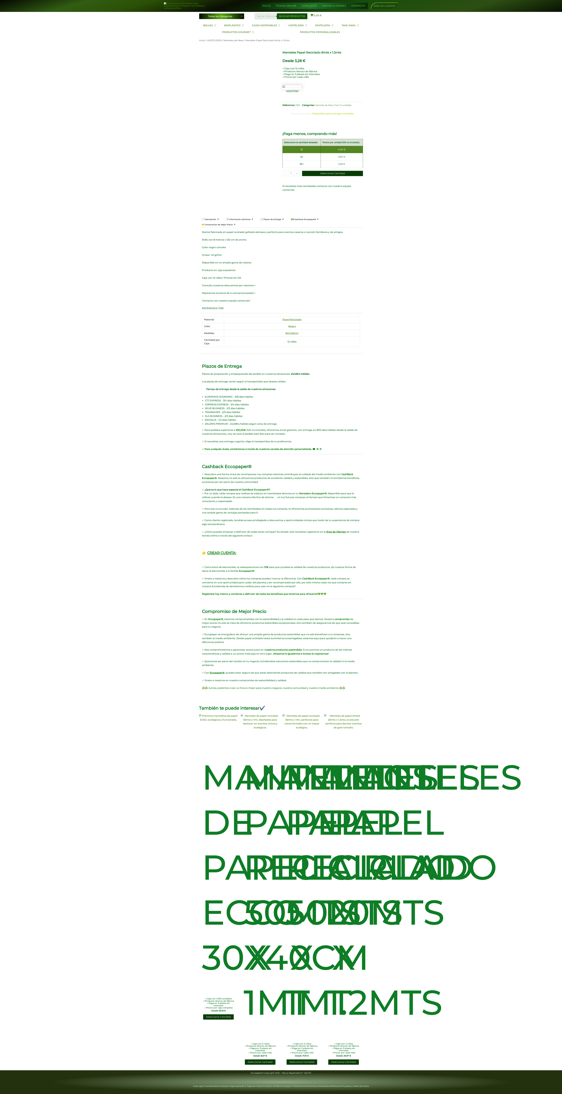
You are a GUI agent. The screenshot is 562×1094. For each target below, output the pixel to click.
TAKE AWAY (349, 25)
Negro (292, 326)
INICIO (266, 5)
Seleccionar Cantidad (332, 173)
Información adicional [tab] (239, 219)
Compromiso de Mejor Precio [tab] (218, 224)
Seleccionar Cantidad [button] (218, 1016)
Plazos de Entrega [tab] (272, 219)
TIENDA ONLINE (286, 5)
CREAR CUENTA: (221, 553)
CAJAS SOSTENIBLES (264, 25)
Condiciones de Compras (216, 1086)
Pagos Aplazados (237, 1086)
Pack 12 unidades (343, 105)
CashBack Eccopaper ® (283, 1086)
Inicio (202, 40)
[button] (384, 5)
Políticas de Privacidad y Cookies (345, 1086)
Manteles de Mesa (233, 40)
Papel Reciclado (291, 319)
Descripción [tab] (210, 219)
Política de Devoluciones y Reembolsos (312, 1086)
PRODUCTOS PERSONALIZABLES (320, 32)
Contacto (365, 1086)
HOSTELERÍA (296, 25)
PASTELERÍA (322, 25)
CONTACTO (358, 5)
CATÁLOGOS (309, 5)
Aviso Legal (198, 1086)
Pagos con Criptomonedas (259, 1086)
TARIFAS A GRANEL (334, 5)
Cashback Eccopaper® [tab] (304, 219)
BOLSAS (208, 25)
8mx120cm (292, 333)
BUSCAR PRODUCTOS (292, 16)
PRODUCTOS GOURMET (236, 32)
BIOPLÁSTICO (232, 25)
